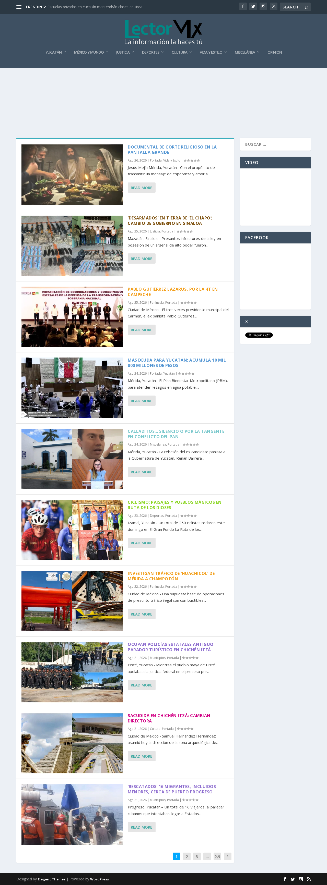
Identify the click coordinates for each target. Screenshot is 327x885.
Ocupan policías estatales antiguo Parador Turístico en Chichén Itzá (171, 647)
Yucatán (53, 52)
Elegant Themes (51, 879)
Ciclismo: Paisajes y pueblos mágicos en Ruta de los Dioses (175, 504)
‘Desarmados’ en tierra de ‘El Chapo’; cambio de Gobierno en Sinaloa (170, 220)
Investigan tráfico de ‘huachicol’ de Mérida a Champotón (171, 576)
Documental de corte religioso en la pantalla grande (172, 149)
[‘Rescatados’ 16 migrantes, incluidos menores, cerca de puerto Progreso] (72, 814)
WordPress (99, 879)
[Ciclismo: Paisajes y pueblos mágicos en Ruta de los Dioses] (72, 530)
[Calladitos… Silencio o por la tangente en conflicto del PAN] (72, 459)
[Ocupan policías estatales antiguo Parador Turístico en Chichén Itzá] (72, 672)
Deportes (150, 52)
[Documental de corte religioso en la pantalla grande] (72, 174)
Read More (141, 187)
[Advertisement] (163, 81)
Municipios (158, 658)
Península (157, 302)
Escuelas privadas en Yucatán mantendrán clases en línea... (96, 6)
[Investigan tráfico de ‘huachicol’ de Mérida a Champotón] (72, 601)
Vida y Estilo (211, 52)
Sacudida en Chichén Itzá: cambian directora (169, 718)
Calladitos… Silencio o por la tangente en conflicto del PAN (176, 433)
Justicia (123, 52)
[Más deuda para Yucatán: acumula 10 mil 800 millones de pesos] (72, 388)
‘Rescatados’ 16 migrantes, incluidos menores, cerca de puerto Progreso (172, 789)
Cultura (179, 52)
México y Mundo (89, 52)
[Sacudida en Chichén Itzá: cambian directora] (72, 743)
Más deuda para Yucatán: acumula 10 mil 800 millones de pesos (177, 362)
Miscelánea (245, 52)
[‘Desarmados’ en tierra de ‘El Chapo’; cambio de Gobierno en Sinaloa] (72, 245)
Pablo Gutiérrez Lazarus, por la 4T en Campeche (173, 291)
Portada (156, 160)
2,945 (217, 860)
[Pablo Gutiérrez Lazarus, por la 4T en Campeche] (72, 317)
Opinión (274, 52)
